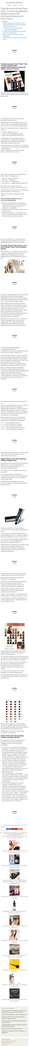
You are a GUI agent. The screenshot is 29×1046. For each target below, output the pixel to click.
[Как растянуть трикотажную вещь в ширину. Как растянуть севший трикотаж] (14, 834)
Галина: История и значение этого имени (12, 1028)
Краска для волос (21, 825)
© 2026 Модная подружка (6, 1039)
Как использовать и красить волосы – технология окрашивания (13, 28)
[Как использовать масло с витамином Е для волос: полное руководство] (14, 864)
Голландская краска (8, 825)
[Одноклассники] (20, 829)
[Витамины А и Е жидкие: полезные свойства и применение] (14, 924)
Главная (9, 5)
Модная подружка (14, 2)
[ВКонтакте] (9, 829)
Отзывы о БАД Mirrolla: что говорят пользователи (14, 1014)
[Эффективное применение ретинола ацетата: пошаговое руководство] (14, 909)
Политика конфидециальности (7, 1042)
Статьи (20, 5)
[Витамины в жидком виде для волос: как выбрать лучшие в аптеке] (14, 983)
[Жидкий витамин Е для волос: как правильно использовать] (14, 968)
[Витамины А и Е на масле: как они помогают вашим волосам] (14, 939)
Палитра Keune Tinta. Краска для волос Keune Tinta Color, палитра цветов (14, 32)
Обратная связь (4, 1044)
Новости (14, 5)
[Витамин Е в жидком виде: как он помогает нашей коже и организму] (14, 997)
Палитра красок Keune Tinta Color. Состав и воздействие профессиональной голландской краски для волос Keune (14, 24)
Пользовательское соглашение (11, 1040)
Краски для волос (15, 825)
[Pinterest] (14, 829)
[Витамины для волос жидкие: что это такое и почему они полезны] (14, 895)
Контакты (3, 1040)
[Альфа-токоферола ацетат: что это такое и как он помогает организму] (14, 849)
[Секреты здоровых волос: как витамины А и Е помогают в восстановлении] (14, 953)
